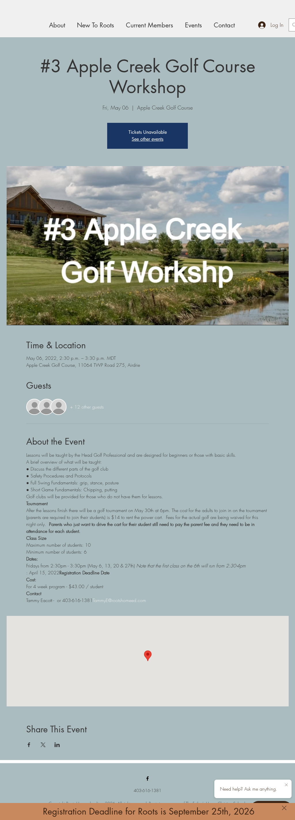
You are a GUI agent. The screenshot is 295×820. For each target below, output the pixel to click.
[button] (284, 808)
